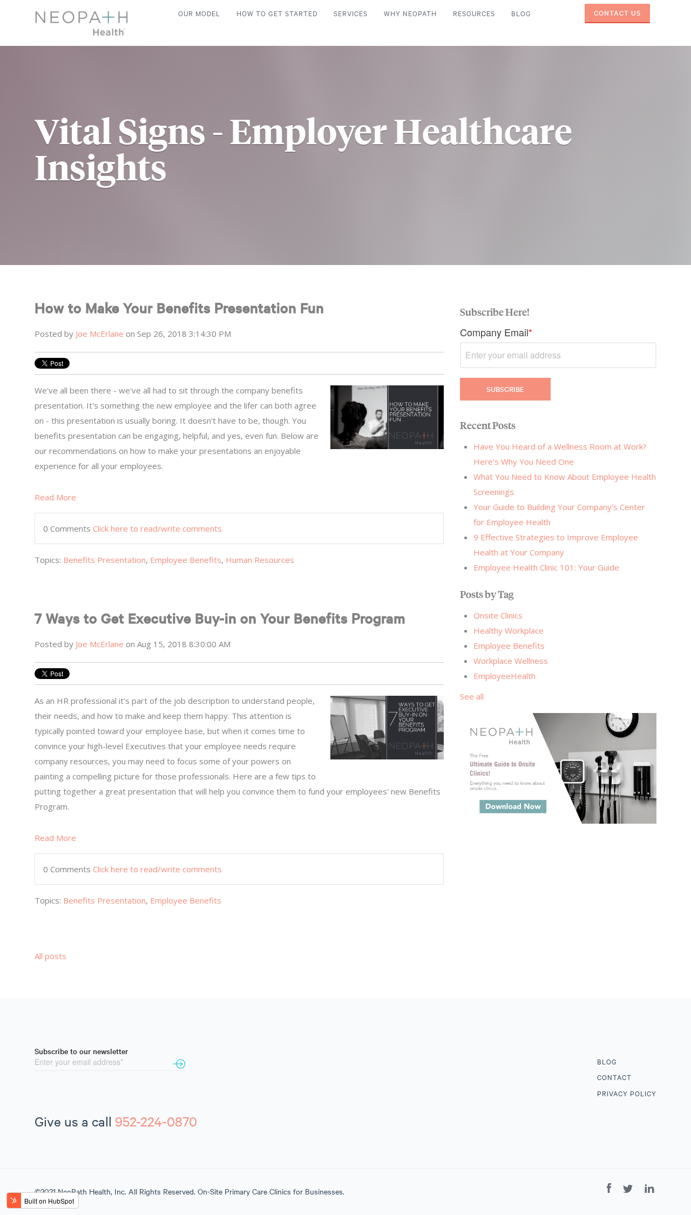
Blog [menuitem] (521, 13)
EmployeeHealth (504, 675)
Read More (55, 497)
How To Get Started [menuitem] (276, 13)
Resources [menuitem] (474, 13)
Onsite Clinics (498, 615)
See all (472, 696)
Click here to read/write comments (157, 528)
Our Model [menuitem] (199, 13)
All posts (50, 956)
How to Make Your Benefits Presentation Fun (179, 307)
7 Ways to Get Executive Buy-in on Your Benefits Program (220, 617)
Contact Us (617, 13)
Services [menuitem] (351, 13)
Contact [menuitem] (614, 1077)
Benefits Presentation (104, 559)
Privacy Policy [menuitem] (626, 1093)
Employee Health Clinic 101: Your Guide (546, 567)
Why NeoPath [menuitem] (410, 13)
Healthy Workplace (508, 630)
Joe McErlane (100, 333)
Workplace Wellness (510, 660)
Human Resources (260, 559)
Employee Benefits (185, 559)
